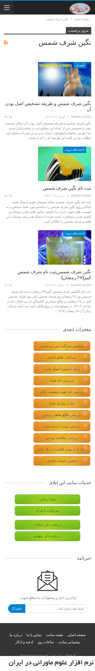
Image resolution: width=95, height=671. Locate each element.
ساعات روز (45, 642)
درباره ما (16, 635)
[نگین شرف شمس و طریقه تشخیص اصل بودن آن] (64, 79)
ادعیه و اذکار (24, 642)
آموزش (79, 65)
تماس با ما (34, 635)
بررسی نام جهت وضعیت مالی (62, 392)
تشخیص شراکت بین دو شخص (62, 346)
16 (6, 195)
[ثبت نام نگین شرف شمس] (64, 164)
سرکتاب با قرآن (47, 511)
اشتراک (16, 608)
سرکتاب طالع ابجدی (62, 357)
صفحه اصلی (76, 635)
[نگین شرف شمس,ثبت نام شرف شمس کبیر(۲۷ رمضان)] (64, 247)
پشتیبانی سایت (69, 642)
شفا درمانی (47, 499)
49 (6, 117)
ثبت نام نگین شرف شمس (67, 188)
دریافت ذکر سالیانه (47, 525)
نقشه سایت (54, 635)
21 (6, 285)
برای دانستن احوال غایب (62, 369)
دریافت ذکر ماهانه (47, 536)
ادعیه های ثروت (74, 149)
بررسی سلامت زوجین (62, 438)
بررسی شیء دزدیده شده (62, 426)
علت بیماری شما (62, 403)
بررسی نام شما (62, 380)
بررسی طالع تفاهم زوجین (62, 415)
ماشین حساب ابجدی (62, 461)
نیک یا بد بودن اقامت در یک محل (61, 449)
